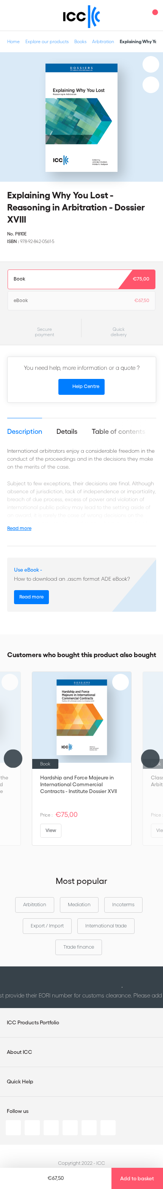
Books (80, 41)
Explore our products (47, 41)
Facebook (51, 1127)
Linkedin (13, 1127)
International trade (106, 926)
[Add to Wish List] (151, 64)
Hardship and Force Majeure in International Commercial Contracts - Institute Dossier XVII (78, 784)
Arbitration (103, 41)
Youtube (89, 1127)
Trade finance (78, 947)
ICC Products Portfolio (33, 1022)
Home (13, 41)
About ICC (19, 1052)
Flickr (108, 1127)
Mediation (79, 904)
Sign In (138, 15)
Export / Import (47, 926)
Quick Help (20, 1081)
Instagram (70, 1127)
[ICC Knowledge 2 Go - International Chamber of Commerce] (81, 16)
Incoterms (123, 904)
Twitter (32, 1127)
